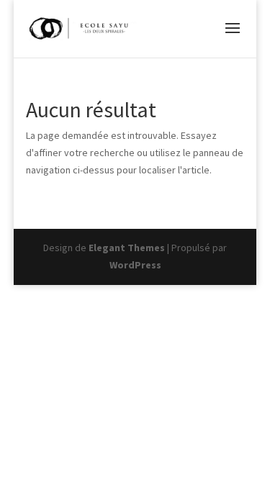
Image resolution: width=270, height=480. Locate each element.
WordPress (135, 264)
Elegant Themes (127, 247)
